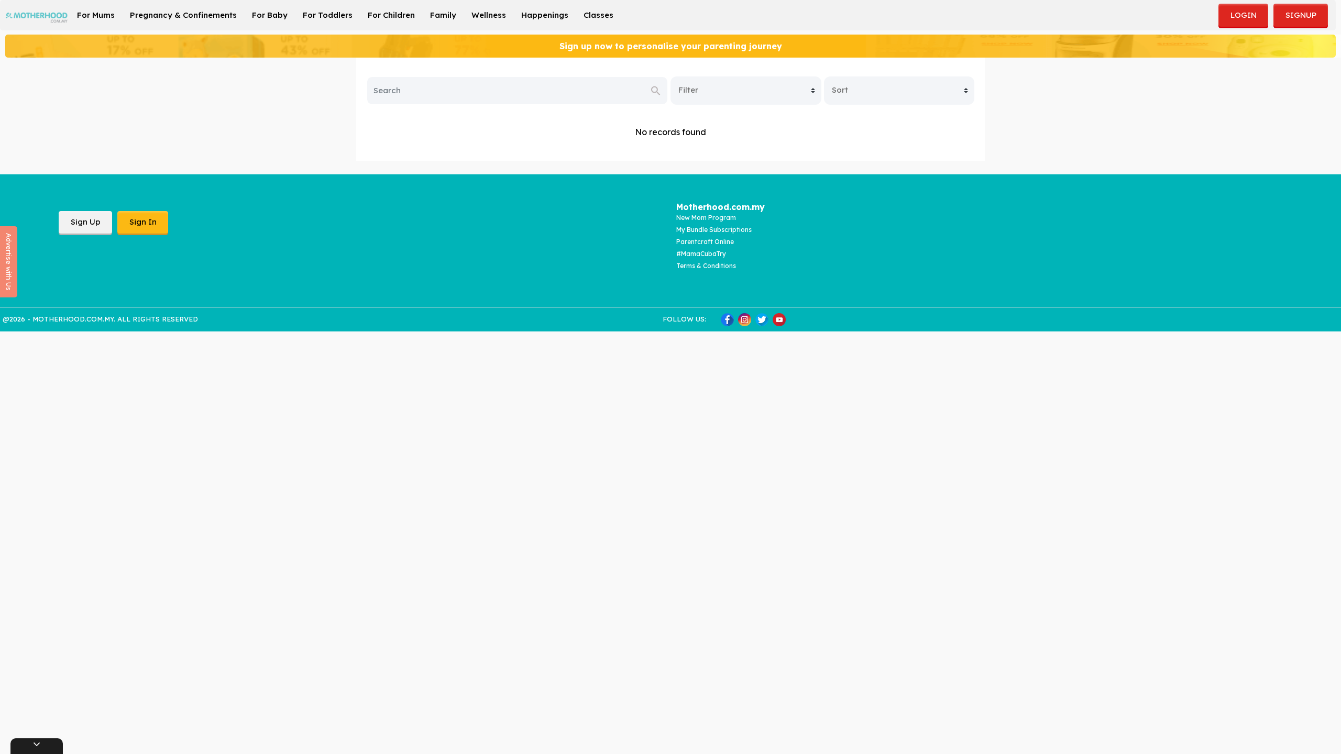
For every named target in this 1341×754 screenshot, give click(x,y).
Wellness (488, 15)
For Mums (96, 15)
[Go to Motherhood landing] (36, 14)
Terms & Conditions (706, 266)
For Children (391, 15)
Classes (598, 15)
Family (443, 15)
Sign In (143, 222)
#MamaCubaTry (701, 254)
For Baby (270, 15)
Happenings (544, 15)
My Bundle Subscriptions (714, 230)
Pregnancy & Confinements (183, 15)
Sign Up (86, 222)
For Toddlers (328, 15)
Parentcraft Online (705, 242)
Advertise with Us (9, 262)
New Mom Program (706, 217)
